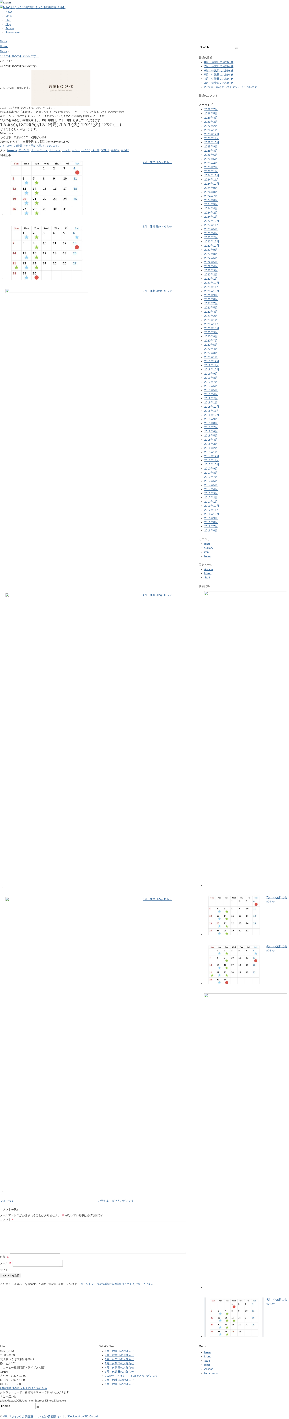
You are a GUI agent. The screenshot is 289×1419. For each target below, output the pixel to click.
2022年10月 (211, 245)
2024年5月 (211, 204)
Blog (8, 24)
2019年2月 (211, 398)
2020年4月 (211, 348)
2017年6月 (211, 481)
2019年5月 (211, 390)
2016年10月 (211, 514)
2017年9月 (211, 468)
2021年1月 (211, 319)
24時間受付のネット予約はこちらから (23, 1388)
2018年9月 (211, 419)
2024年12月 (211, 175)
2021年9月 (211, 295)
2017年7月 (211, 476)
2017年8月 (211, 472)
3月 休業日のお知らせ (157, 899)
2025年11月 (211, 138)
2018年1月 (211, 452)
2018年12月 (211, 406)
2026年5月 (211, 113)
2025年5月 (211, 158)
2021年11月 (211, 286)
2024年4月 (211, 208)
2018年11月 (211, 410)
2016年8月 (211, 522)
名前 (4, 1256)
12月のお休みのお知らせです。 (19, 56)
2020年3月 (211, 353)
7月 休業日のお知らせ (157, 162)
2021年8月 (211, 299)
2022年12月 (211, 241)
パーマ (95, 150)
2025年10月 (211, 142)
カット (66, 150)
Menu (9, 15)
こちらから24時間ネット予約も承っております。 (30, 145)
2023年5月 (211, 229)
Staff (8, 20)
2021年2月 (211, 315)
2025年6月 (211, 154)
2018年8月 (211, 423)
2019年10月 (211, 369)
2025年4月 (211, 163)
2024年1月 (211, 216)
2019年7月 (211, 381)
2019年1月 (211, 402)
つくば (85, 150)
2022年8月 (211, 253)
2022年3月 (211, 270)
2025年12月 (211, 134)
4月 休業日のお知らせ (157, 595)
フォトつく (7, 1200)
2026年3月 (211, 121)
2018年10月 (211, 414)
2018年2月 (211, 447)
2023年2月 (211, 237)
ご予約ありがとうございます (116, 1200)
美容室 (115, 150)
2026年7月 (211, 109)
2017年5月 (211, 485)
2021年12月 (211, 282)
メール (6, 1263)
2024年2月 (211, 212)
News (9, 11)
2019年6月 (211, 386)
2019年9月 (211, 373)
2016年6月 (211, 530)
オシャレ (54, 150)
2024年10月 (211, 183)
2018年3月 (211, 443)
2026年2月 (211, 125)
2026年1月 (211, 130)
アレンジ (23, 150)
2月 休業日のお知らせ (119, 1379)
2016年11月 (211, 509)
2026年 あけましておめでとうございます (230, 86)
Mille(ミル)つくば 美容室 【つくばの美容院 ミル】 (34, 1416)
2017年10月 (211, 464)
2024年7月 (211, 196)
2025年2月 (211, 167)
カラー (76, 150)
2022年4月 (211, 266)
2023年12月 (211, 220)
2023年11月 (211, 225)
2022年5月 (211, 262)
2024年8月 (211, 191)
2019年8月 (211, 377)
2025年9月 (211, 146)
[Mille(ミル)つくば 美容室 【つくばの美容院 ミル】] (32, 7)
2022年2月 (211, 274)
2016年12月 (211, 505)
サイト (4, 1270)
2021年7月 (211, 303)
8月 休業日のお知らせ (218, 62)
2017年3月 (211, 493)
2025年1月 (211, 171)
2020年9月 (211, 332)
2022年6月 (211, 258)
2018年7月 (211, 427)
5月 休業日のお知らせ (157, 290)
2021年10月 (211, 291)
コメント (7, 1219)
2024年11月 (211, 179)
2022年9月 (211, 249)
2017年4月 (211, 489)
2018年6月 (211, 431)
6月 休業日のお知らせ (157, 226)
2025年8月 (211, 150)
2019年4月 (211, 394)
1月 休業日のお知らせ (119, 1384)
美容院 (125, 150)
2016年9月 (211, 518)
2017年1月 (211, 501)
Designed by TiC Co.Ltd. (83, 1416)
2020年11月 (211, 324)
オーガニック (39, 150)
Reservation (13, 32)
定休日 (105, 150)
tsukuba (12, 150)
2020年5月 (211, 344)
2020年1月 (211, 357)
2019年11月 (211, 365)
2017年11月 (211, 460)
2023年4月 (211, 233)
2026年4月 (211, 117)
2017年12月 (211, 456)
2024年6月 (211, 200)
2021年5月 (211, 307)
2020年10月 (211, 328)
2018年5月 (211, 435)
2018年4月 (211, 439)
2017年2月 (211, 497)
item (207, 551)
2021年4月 (211, 311)
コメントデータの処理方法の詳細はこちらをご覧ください (116, 1283)
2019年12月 (211, 361)
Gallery (208, 547)
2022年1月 (211, 278)
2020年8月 (211, 336)
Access (10, 28)
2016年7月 (211, 526)
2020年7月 (211, 340)
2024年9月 (211, 187)
